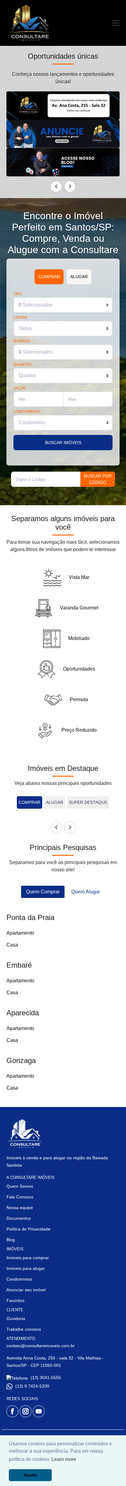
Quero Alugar (85, 891)
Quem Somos (19, 1186)
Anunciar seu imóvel (26, 1289)
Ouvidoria (15, 1318)
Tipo (17, 294)
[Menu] (116, 23)
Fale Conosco (19, 1196)
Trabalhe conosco (23, 1329)
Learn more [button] (63, 1459)
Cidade (20, 318)
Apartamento (20, 933)
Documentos (18, 1218)
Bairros (21, 341)
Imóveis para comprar (27, 1257)
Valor (19, 388)
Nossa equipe (19, 1207)
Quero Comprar (43, 891)
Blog (10, 1239)
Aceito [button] (30, 1475)
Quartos (22, 365)
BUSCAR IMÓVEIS (63, 442)
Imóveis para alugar (25, 1268)
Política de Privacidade (28, 1229)
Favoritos (15, 1300)
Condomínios (26, 412)
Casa (12, 944)
